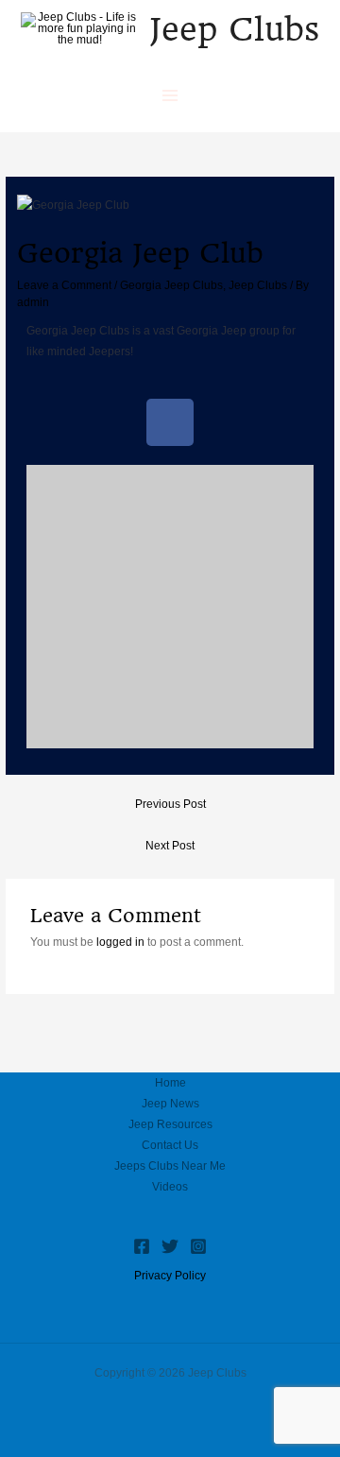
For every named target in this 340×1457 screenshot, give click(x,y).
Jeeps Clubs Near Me (170, 1166)
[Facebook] (141, 1246)
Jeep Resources (170, 1124)
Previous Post (170, 804)
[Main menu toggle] (170, 95)
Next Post (170, 845)
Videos (170, 1186)
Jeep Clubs (234, 29)
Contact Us (170, 1145)
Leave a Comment (64, 285)
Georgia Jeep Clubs (171, 285)
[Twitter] (170, 1246)
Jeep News (170, 1103)
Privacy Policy (170, 1275)
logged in (120, 942)
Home (170, 1082)
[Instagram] (198, 1246)
